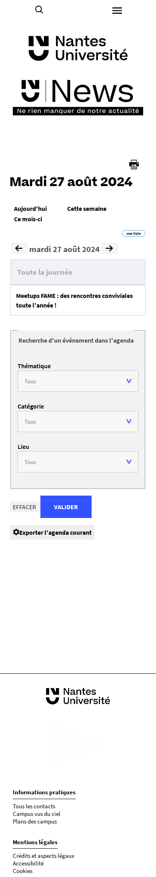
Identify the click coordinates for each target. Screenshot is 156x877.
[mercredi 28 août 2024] (109, 249)
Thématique (34, 366)
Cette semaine (86, 208)
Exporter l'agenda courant (55, 532)
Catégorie (31, 406)
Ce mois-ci (28, 219)
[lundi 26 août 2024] (19, 249)
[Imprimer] (134, 164)
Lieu (23, 446)
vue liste (133, 233)
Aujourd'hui (30, 208)
